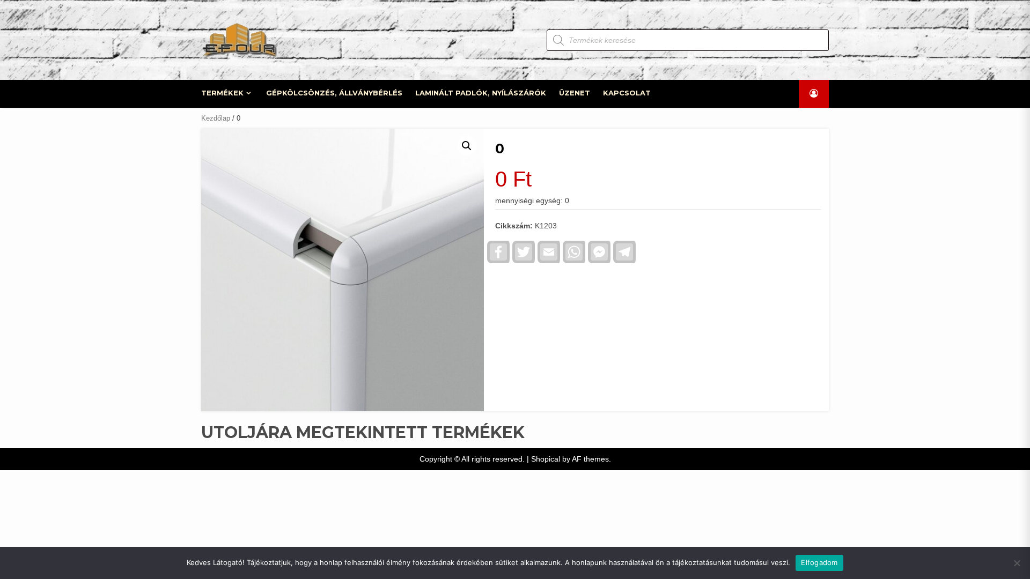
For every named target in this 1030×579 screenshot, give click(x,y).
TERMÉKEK (222, 92)
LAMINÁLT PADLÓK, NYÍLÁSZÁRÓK (480, 92)
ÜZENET (574, 92)
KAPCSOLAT (627, 92)
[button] (466, 145)
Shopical (545, 459)
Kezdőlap (215, 118)
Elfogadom (819, 562)
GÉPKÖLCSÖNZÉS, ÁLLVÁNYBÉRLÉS (334, 92)
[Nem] (1016, 563)
